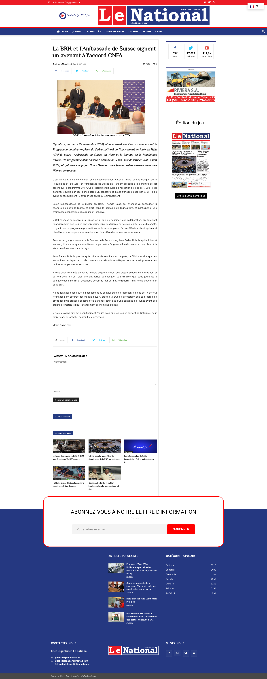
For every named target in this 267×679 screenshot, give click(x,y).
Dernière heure (115, 31)
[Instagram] (214, 2)
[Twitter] (210, 2)
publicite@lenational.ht (67, 657)
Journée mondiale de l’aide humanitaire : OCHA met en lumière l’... (139, 459)
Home (64, 31)
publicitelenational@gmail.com (71, 660)
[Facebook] (217, 2)
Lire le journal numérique (191, 195)
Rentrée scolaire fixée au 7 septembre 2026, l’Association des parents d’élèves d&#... (141, 616)
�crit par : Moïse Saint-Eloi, (64, 64)
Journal (78, 31)
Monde (147, 31)
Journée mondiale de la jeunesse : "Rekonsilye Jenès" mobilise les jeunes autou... (141, 586)
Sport (158, 31)
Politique (57, 452)
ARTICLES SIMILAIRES (63, 433)
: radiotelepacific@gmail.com (65, 2)
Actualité (93, 31)
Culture (133, 31)
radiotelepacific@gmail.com (74, 664)
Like (175, 46)
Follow (191, 46)
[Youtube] (206, 2)
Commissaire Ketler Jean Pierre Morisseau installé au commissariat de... (104, 486)
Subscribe (206, 46)
